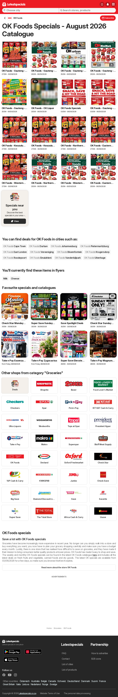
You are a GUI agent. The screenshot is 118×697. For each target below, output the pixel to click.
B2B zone (96, 658)
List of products (69, 669)
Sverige (53, 684)
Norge (45, 684)
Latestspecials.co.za (27, 693)
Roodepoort (14, 257)
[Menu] (113, 4)
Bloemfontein (69, 252)
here (95, 554)
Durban (38, 246)
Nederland (36, 684)
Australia (35, 681)
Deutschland (73, 681)
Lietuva (25, 684)
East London (15, 252)
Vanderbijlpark (68, 257)
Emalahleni (40, 257)
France (102, 681)
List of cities (67, 664)
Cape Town (14, 246)
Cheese (15, 278)
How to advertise (99, 653)
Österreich (25, 681)
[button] (107, 4)
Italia (18, 684)
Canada (52, 681)
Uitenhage (94, 257)
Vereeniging (42, 252)
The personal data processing (77, 693)
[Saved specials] (102, 4)
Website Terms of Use (50, 693)
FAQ (64, 653)
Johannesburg (64, 246)
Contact (66, 658)
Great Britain (9, 684)
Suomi (94, 681)
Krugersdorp (97, 252)
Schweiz (61, 681)
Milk (5, 278)
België (44, 681)
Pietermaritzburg (94, 246)
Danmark (85, 681)
